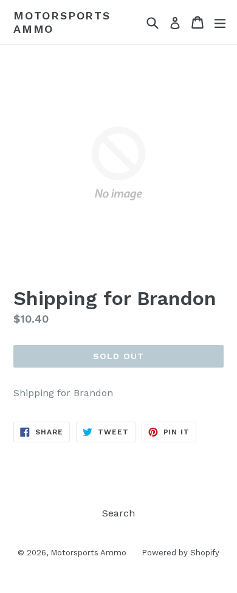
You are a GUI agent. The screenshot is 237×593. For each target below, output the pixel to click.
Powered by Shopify (180, 552)
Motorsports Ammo (62, 22)
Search (118, 513)
